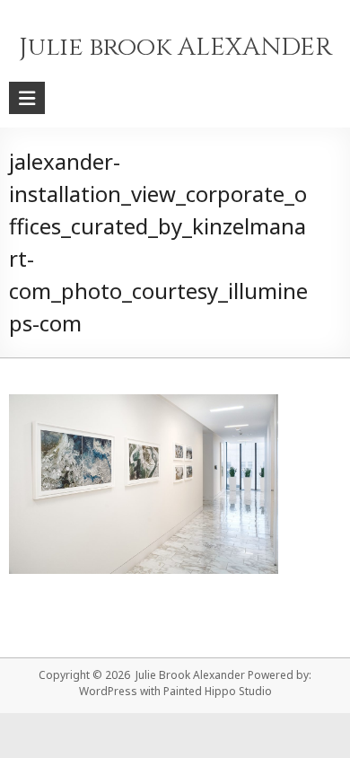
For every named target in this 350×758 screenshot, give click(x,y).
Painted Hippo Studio (217, 691)
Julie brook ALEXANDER (175, 47)
